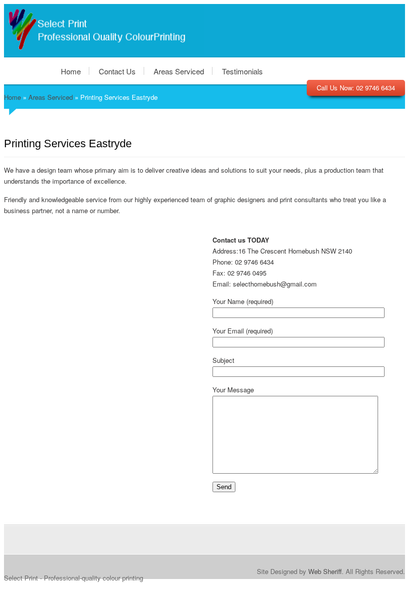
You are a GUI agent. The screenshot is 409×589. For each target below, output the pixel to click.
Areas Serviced (179, 71)
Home (71, 71)
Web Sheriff (325, 571)
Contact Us (117, 71)
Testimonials (242, 71)
